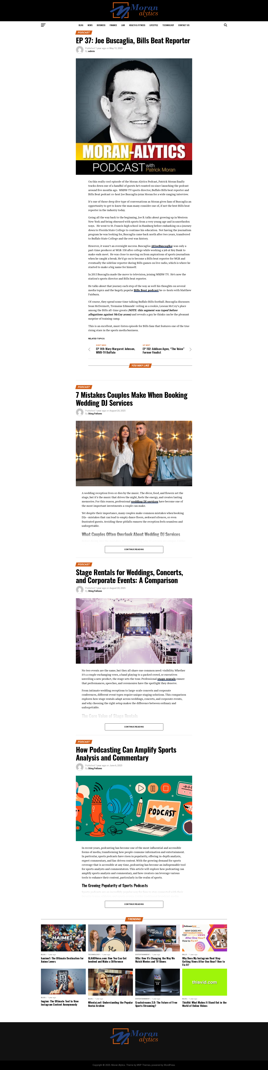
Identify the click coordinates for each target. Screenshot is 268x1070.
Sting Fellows (95, 413)
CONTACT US (183, 25)
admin (91, 51)
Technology (168, 25)
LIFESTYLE (154, 25)
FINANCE (113, 25)
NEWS (90, 25)
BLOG (81, 25)
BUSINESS (101, 25)
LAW (123, 25)
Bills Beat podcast (146, 290)
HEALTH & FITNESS (137, 25)
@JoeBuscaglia (162, 246)
